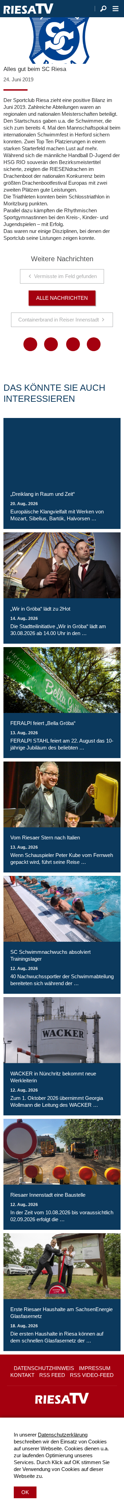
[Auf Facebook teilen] (30, 344)
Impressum (95, 1368)
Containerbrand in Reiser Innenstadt (58, 320)
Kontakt (22, 1375)
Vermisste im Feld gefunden (65, 276)
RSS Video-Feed (92, 1375)
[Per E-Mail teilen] (94, 344)
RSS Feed (52, 1375)
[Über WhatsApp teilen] (73, 344)
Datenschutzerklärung (62, 1435)
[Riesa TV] (28, 8)
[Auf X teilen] (51, 344)
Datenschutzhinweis (44, 1368)
